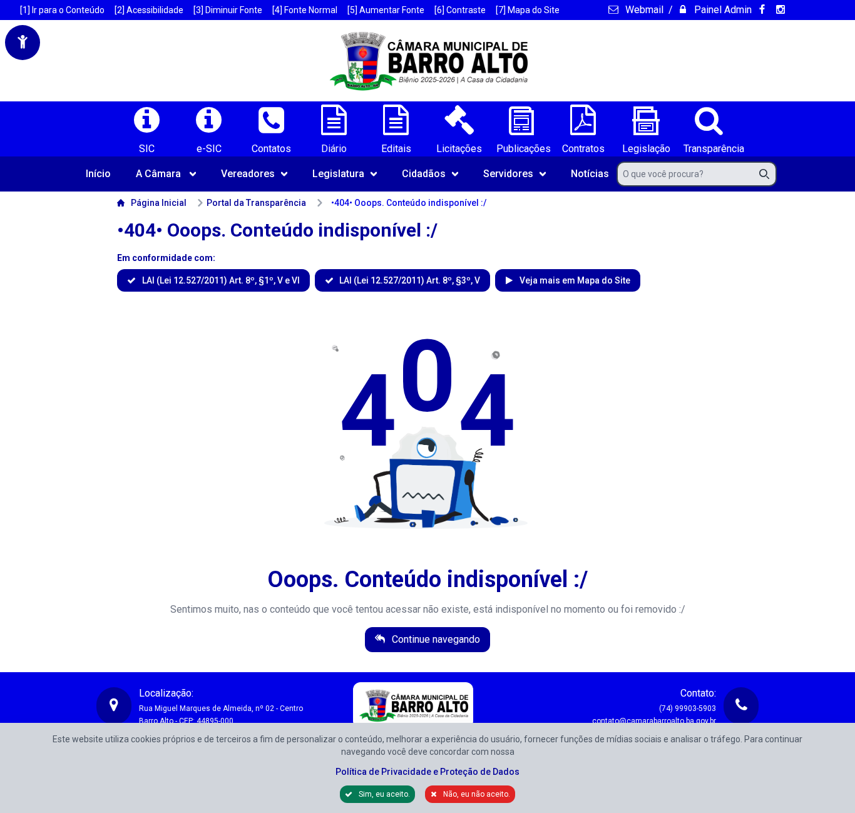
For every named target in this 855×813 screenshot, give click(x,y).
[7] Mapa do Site (528, 10)
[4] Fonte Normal (304, 10)
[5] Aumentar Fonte (385, 10)
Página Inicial (159, 203)
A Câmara (158, 174)
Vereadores (248, 174)
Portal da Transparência (256, 203)
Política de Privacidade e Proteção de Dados (427, 772)
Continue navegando (434, 639)
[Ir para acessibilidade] (22, 43)
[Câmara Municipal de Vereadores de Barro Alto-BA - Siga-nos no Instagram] (782, 10)
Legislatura (338, 174)
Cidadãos (424, 174)
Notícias (590, 174)
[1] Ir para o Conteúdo (62, 10)
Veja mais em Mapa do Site (574, 280)
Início (98, 174)
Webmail (643, 10)
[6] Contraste (460, 10)
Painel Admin (722, 10)
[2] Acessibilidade (149, 10)
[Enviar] (768, 174)
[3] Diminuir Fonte (227, 10)
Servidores (508, 174)
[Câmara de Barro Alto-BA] (427, 61)
